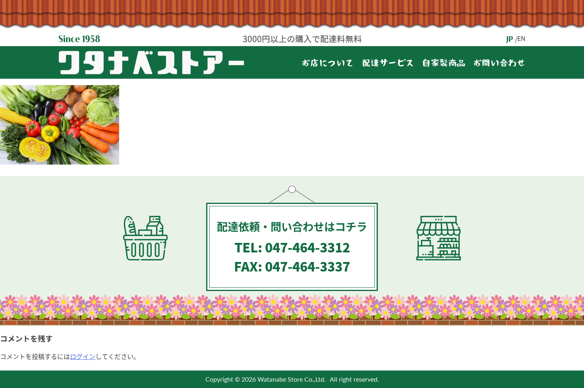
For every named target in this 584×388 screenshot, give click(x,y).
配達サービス (388, 64)
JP (509, 39)
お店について (328, 64)
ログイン (82, 356)
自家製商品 (444, 64)
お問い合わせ (499, 64)
